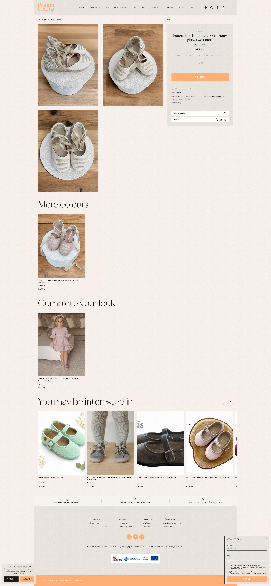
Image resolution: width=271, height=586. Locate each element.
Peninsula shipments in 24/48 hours (135, 502)
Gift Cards (122, 519)
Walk (181, 7)
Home (40, 19)
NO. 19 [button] (145, 458)
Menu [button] (231, 7)
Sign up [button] (246, 579)
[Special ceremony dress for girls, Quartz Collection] (61, 344)
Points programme (125, 527)
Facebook (221, 119)
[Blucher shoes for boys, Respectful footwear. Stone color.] (110, 443)
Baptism (82, 7)
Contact (146, 523)
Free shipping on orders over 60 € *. (68, 502)
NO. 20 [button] (95, 463)
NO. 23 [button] (224, 458)
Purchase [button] (200, 77)
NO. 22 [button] (167, 458)
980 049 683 (145, 547)
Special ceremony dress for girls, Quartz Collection (58, 380)
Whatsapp (225, 119)
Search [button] (211, 7)
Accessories (155, 7)
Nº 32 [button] (213, 56)
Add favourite (179, 113)
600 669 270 (158, 547)
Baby (107, 7)
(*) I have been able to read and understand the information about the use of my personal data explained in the (247, 567)
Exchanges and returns (98, 527)
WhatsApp (129, 537)
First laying (95, 7)
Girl (134, 7)
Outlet (191, 7)
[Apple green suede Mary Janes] (61, 443)
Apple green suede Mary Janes (52, 477)
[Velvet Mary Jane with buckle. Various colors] (160, 443)
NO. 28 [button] (180, 56)
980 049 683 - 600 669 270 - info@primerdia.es (203, 502)
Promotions (122, 523)
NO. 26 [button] (160, 463)
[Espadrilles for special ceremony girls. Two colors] (61, 246)
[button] (198, 63)
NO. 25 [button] (201, 463)
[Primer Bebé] (46, 7)
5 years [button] (61, 370)
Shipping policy (96, 523)
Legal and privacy (169, 519)
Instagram (135, 537)
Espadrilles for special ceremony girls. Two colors (59, 281)
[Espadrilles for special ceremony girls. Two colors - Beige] (68, 65)
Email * (229, 556)
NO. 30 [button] (197, 56)
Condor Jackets (120, 7)
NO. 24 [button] (144, 463)
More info (11, 579)
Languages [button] (205, 7)
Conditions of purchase (172, 523)
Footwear (170, 7)
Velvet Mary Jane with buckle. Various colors (158, 477)
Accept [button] (27, 579)
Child (143, 7)
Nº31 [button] (206, 56)
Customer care (96, 519)
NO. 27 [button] (217, 463)
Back (169, 19)
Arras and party (54, 19)
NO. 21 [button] (61, 458)
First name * (231, 545)
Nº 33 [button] (221, 56)
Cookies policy (168, 527)
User (217, 7)
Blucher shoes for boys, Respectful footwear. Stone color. (109, 478)
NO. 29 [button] (188, 56)
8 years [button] (70, 370)
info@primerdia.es (177, 547)
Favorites (146, 527)
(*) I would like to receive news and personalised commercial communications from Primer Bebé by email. (248, 572)
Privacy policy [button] (237, 568)
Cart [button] (223, 7)
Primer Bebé (147, 519)
